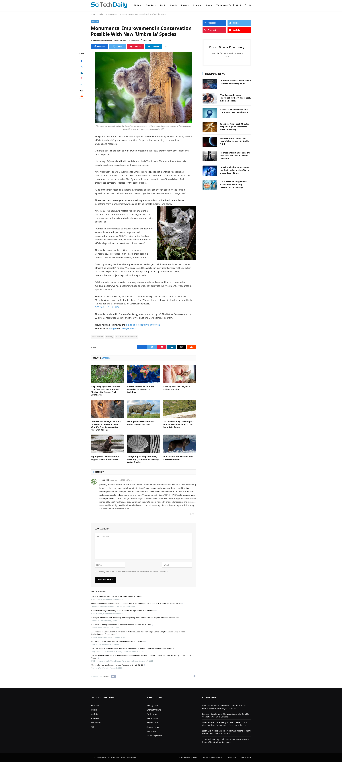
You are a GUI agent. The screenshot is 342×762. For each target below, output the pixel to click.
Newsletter (96, 722)
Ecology (109, 337)
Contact (205, 757)
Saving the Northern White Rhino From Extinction (141, 423)
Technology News (154, 735)
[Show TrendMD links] (194, 676)
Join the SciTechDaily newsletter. (142, 324)
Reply (192, 514)
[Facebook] (81, 61)
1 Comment (135, 40)
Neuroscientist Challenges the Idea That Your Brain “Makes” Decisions (235, 155)
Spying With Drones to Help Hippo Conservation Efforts (105, 457)
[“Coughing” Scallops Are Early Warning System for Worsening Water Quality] (143, 444)
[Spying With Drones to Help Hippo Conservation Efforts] (107, 444)
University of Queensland (126, 337)
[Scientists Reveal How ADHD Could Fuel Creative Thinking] (210, 113)
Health (173, 5)
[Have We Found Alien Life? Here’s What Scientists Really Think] (210, 142)
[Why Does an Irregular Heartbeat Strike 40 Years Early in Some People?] (210, 98)
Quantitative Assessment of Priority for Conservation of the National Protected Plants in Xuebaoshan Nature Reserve (136, 603)
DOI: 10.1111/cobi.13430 (107, 307)
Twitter (94, 710)
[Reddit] (81, 96)
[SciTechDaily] (109, 5)
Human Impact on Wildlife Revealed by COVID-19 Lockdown (140, 389)
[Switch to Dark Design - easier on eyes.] (245, 5)
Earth (163, 5)
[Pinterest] (81, 78)
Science (197, 5)
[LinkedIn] (81, 72)
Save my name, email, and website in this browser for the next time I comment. (133, 571)
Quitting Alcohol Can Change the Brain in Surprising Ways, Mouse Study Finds (234, 170)
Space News (152, 731)
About (195, 757)
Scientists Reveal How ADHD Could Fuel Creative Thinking (234, 111)
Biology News (153, 705)
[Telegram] (81, 84)
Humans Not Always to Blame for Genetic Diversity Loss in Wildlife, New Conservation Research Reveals (106, 425)
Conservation (97, 337)
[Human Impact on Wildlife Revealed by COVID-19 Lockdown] (143, 374)
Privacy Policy (232, 757)
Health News (152, 718)
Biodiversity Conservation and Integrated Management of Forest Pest (118, 641)
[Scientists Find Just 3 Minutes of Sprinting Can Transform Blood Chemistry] (210, 127)
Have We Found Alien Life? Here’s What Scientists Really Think (234, 141)
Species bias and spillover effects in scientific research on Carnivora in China (121, 625)
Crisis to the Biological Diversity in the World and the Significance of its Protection (123, 611)
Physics (185, 5)
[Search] (250, 5)
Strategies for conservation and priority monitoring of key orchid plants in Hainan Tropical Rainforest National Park (135, 618)
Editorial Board (217, 757)
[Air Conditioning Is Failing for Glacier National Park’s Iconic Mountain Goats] (179, 409)
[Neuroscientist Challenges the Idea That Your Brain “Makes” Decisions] (210, 156)
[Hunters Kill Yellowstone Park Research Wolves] (179, 444)
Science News (153, 727)
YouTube (94, 714)
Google (112, 328)
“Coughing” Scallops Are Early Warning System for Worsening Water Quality (143, 459)
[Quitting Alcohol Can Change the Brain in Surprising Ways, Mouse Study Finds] (210, 171)
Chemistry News (154, 710)
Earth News (152, 714)
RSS (92, 727)
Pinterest (95, 718)
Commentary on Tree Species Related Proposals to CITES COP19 (117, 665)
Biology (137, 5)
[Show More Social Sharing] (165, 46)
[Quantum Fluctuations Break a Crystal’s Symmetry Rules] (210, 84)
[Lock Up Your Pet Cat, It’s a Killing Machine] (179, 374)
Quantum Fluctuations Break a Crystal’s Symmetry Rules (235, 82)
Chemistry (151, 5)
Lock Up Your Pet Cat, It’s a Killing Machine (176, 388)
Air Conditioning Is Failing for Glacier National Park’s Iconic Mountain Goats (178, 424)
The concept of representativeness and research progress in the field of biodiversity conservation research (132, 648)
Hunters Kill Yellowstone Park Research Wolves (178, 457)
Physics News (153, 722)
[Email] (81, 90)
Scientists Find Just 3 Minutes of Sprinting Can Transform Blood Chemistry (234, 126)
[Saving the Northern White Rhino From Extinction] (143, 409)
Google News (129, 328)
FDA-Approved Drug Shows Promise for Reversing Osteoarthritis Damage (233, 184)
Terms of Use (246, 757)
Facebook (95, 705)
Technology (222, 5)
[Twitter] (81, 66)
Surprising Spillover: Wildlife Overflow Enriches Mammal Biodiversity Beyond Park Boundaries (105, 390)
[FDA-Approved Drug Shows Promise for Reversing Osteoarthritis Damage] (210, 185)
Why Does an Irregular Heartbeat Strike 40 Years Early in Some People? (235, 98)
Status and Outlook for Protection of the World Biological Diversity (117, 596)
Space (209, 5)
